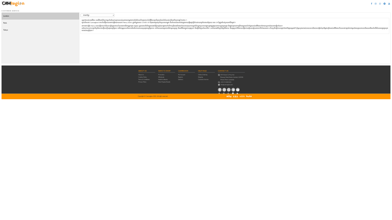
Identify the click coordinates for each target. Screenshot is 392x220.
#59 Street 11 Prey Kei (227, 75)
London (6, 16)
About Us (141, 74)
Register (180, 77)
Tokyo (5, 30)
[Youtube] (389, 4)
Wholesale (161, 77)
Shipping (200, 77)
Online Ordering (202, 74)
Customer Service (203, 79)
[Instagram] (376, 4)
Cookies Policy (142, 77)
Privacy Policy (142, 82)
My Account (181, 74)
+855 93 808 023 (225, 82)
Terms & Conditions (144, 79)
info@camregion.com (227, 84)
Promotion (161, 74)
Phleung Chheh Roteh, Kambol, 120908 (230, 77)
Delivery (180, 79)
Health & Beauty (163, 79)
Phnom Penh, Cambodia (226, 79)
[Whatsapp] (380, 4)
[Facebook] (371, 4)
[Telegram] (385, 4)
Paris (5, 23)
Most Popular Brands (164, 82)
